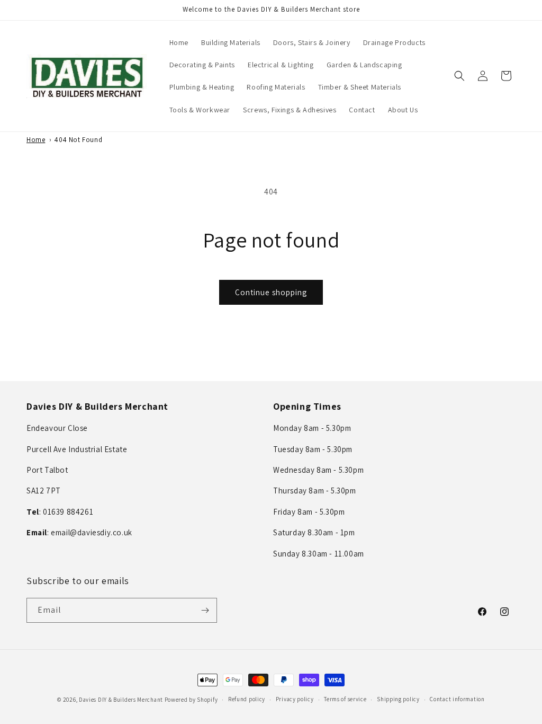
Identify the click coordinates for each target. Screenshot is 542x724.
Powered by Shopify (191, 699)
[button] (459, 75)
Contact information (457, 699)
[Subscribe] (204, 610)
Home (35, 139)
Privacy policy (295, 699)
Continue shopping (271, 292)
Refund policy (246, 699)
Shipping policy (398, 699)
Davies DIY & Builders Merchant (121, 699)
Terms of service (345, 699)
